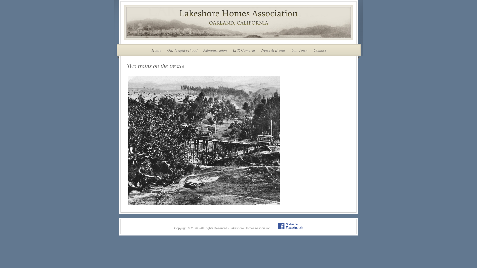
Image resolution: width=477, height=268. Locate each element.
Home (156, 50)
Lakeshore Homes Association (238, 22)
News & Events (273, 50)
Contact (320, 50)
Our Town (299, 50)
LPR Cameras (244, 50)
